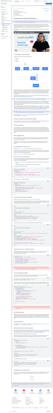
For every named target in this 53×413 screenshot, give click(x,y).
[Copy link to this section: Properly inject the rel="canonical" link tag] (34, 249)
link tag (19, 127)
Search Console (49, 3)
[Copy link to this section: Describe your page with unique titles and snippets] (37, 118)
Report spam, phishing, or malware (16, 401)
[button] (5, 7)
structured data (19, 323)
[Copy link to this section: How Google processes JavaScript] (30, 54)
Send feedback (46, 10)
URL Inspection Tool (31, 332)
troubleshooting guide (32, 22)
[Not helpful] (49, 8)
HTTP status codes (21, 148)
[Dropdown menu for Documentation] (20, 1)
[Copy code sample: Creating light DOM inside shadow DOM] (49, 338)
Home (14, 8)
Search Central (9, 1)
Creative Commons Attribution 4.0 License (35, 383)
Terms (13, 411)
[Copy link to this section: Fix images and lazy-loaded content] (30, 370)
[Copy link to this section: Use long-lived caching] (25, 312)
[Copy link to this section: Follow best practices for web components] (34, 328)
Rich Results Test (24, 332)
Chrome (26, 407)
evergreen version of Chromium (23, 27)
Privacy (16, 411)
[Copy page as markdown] (37, 18)
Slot (43, 336)
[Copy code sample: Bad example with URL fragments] (49, 205)
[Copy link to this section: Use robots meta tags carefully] (28, 272)
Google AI (41, 407)
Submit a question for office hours (16, 400)
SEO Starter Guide (28, 400)
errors (34, 159)
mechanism (29, 96)
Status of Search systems (29, 401)
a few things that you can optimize (36, 27)
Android (22, 407)
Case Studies (27, 404)
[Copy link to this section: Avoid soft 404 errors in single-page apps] (31, 156)
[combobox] (38, 1)
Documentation (4, 3)
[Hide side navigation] (10, 411)
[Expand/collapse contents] (18, 10)
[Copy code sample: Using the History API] (49, 224)
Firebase (30, 407)
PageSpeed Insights (42, 401)
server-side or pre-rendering (23, 114)
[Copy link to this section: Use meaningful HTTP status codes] (30, 146)
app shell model (41, 102)
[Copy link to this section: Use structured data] (24, 321)
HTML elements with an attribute (33, 199)
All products (46, 407)
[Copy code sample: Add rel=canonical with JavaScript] (49, 255)
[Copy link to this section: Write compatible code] (25, 135)
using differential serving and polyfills (24, 141)
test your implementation (23, 324)
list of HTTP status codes (20, 154)
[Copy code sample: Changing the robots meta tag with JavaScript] (49, 285)
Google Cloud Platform (36, 407)
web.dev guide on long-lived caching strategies (40, 317)
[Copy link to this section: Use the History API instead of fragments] (33, 197)
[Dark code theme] (47, 168)
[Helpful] (47, 8)
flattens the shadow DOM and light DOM (39, 330)
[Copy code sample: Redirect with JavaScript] (49, 168)
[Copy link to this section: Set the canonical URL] (24, 125)
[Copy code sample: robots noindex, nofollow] (49, 278)
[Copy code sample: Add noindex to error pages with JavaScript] (49, 181)
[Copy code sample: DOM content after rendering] (49, 360)
